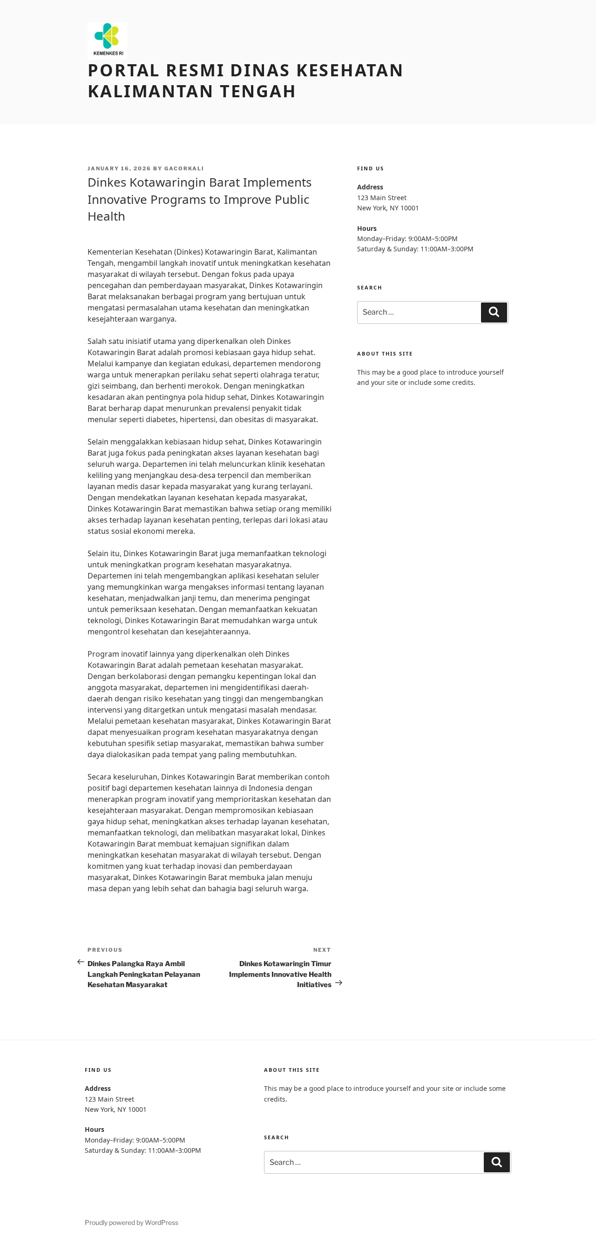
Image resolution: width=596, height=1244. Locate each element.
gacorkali (184, 168)
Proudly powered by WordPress (131, 1222)
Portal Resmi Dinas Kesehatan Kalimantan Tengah (246, 80)
